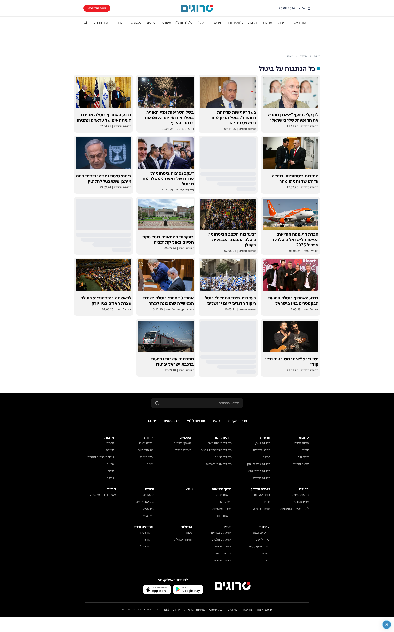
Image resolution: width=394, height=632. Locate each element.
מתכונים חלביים (221, 539)
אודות (176, 609)
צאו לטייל (148, 509)
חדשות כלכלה (261, 509)
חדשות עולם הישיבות (219, 464)
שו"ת (150, 464)
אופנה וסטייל (301, 464)
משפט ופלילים (261, 450)
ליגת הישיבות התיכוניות (294, 509)
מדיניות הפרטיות (194, 609)
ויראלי (217, 22)
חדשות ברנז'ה (223, 457)
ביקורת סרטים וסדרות (100, 457)
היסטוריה (148, 495)
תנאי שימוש (216, 609)
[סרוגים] (232, 586)
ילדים (265, 560)
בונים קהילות (262, 495)
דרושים (217, 420)
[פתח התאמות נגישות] (387, 625)
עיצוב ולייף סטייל (259, 546)
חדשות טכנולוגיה (182, 539)
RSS (166, 609)
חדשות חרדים (102, 22)
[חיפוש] (85, 22)
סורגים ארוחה (222, 560)
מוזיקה (110, 450)
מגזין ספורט (301, 502)
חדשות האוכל (222, 553)
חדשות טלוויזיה (144, 532)
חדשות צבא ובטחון (258, 464)
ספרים (110, 443)
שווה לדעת (262, 539)
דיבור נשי (303, 457)
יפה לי (265, 553)
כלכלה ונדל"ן (183, 22)
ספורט (166, 22)
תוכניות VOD (196, 420)
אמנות (110, 464)
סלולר (188, 532)
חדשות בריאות (222, 495)
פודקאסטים (172, 420)
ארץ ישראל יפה (145, 502)
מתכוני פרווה (223, 546)
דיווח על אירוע (96, 8)
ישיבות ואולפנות (221, 509)
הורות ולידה (301, 443)
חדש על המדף (260, 532)
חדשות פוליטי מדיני (258, 471)
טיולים (151, 22)
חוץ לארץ (148, 516)
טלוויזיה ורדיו (235, 22)
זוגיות (305, 450)
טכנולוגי (135, 22)
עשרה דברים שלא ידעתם (100, 495)
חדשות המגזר (301, 22)
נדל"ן (267, 502)
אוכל (201, 22)
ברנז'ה (266, 457)
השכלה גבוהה (223, 502)
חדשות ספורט (300, 495)
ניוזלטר (152, 420)
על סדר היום (145, 450)
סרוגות (267, 22)
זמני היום (232, 609)
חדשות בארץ (262, 443)
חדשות (282, 22)
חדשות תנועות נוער (220, 443)
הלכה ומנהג (146, 443)
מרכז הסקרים (237, 420)
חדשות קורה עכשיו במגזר (216, 450)
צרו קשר (248, 609)
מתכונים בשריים (221, 532)
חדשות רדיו (146, 539)
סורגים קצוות (183, 450)
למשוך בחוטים (182, 443)
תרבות (252, 22)
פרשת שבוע (146, 457)
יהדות (120, 22)
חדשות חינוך (223, 516)
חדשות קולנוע (145, 546)
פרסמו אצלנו (264, 609)
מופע (111, 471)
